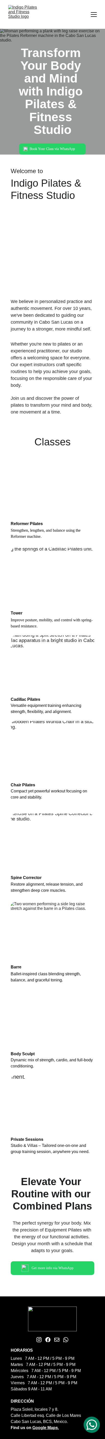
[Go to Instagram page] (39, 1339)
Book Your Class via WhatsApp (52, 149)
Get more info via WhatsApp (52, 1268)
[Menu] (94, 14)
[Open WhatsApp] (92, 1425)
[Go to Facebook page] (47, 1339)
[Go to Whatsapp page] (65, 1339)
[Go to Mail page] (56, 1339)
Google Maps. (45, 1428)
